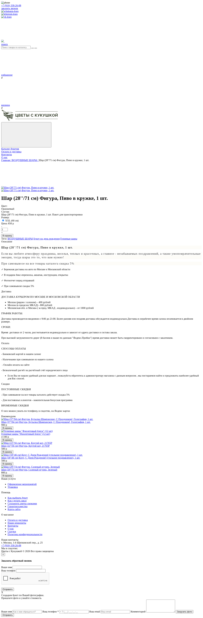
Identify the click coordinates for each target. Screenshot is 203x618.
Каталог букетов (10, 148)
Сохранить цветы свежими (22, 503)
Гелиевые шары (68, 238)
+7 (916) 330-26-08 (11, 5)
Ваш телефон (8, 570)
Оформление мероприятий (22, 484)
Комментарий (138, 611)
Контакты (6, 154)
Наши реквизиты (17, 523)
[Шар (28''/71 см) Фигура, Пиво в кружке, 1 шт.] (27, 190)
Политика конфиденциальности (25, 534)
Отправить (8, 589)
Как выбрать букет (18, 497)
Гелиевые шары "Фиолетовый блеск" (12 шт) (25, 434)
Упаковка (13, 487)
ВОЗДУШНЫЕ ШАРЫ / (25, 160)
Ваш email (94, 611)
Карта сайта (14, 509)
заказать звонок (9, 8)
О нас (4, 157)
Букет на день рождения (46, 238)
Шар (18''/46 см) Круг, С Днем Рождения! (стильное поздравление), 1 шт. (40, 457)
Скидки (12, 531)
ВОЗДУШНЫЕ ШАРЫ (20, 238)
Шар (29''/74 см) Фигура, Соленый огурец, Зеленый (29, 469)
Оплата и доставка (11, 151)
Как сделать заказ (17, 500)
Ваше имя (6, 567)
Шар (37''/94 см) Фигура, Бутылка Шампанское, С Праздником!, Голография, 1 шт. (46, 422)
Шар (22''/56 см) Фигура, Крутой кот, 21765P (25, 446)
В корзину (7, 235)
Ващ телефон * (51, 611)
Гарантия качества (17, 506)
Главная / (6, 160)
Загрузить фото (184, 612)
